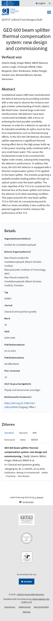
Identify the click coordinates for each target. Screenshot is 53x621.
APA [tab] (34, 432)
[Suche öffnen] (50, 3)
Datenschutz (25, 606)
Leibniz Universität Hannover (30, 594)
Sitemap (27, 611)
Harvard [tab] (23, 432)
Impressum (9, 606)
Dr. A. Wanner (37, 497)
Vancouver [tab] (9, 439)
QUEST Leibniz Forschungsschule (22, 19)
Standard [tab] (9, 432)
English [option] (41, 3)
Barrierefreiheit (41, 606)
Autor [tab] (23, 439)
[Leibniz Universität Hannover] (10, 3)
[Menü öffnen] (49, 13)
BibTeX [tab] (34, 439)
